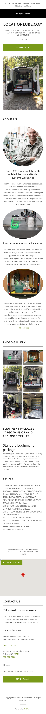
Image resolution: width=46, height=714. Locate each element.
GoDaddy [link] (27, 709)
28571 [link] (16, 654)
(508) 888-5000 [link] (23, 13)
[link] (23, 25)
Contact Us (22, 48)
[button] (23, 327)
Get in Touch (23, 679)
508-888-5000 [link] (9, 657)
